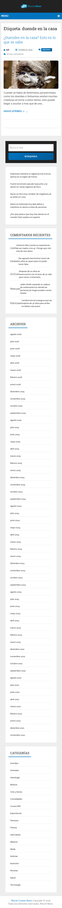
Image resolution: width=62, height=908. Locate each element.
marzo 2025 (15, 456)
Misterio (47, 50)
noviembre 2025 (17, 399)
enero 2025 (15, 470)
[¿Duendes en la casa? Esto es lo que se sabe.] (31, 75)
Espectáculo (16, 813)
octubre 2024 (16, 492)
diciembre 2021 (17, 728)
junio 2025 (15, 434)
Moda (12, 849)
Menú (4, 15)
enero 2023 (15, 642)
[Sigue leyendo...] (14, 111)
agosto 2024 (15, 506)
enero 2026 (15, 384)
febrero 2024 (16, 549)
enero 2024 (15, 556)
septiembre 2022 (18, 671)
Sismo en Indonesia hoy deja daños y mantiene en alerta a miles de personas (28, 205)
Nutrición (14, 863)
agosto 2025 (15, 420)
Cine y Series (16, 792)
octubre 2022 (16, 663)
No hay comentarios (15, 54)
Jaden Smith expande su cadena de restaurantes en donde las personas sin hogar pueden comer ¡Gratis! (36, 288)
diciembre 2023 (17, 563)
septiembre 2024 (18, 499)
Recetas (14, 870)
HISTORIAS (15, 835)
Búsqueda (31, 156)
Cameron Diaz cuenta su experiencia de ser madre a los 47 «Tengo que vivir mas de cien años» (33, 248)
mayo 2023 (15, 613)
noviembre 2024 (17, 485)
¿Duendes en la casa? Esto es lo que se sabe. (30, 39)
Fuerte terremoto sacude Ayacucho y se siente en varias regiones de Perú (28, 185)
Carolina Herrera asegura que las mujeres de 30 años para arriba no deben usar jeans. (37, 303)
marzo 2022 (15, 706)
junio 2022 (15, 692)
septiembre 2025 (18, 413)
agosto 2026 (16, 334)
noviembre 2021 (17, 735)
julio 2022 (14, 685)
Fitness (13, 827)
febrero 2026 (16, 377)
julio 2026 (14, 341)
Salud (12, 878)
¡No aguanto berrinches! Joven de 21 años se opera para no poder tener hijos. (34, 261)
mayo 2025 (15, 442)
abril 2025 (14, 449)
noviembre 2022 (17, 656)
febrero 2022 (16, 714)
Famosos (14, 820)
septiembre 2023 (18, 585)
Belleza (13, 785)
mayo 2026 (15, 356)
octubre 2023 (16, 578)
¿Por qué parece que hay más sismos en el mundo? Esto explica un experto (29, 215)
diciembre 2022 (17, 649)
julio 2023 (14, 599)
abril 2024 (14, 535)
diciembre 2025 (17, 391)
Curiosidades (16, 799)
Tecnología (15, 885)
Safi (7, 50)
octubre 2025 (16, 406)
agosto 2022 (15, 678)
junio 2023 (15, 606)
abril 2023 (14, 620)
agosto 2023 (15, 592)
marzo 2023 (15, 628)
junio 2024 (15, 520)
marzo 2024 (15, 542)
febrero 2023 (16, 635)
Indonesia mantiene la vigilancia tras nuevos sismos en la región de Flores (30, 175)
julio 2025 (14, 427)
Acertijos (14, 763)
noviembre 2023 (17, 570)
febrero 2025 (16, 463)
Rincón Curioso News (21, 900)
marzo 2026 (15, 370)
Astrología (15, 777)
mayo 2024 (15, 527)
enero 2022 (15, 721)
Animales (14, 770)
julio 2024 (14, 513)
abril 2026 (14, 363)
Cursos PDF (15, 806)
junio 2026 (15, 348)
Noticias (14, 856)
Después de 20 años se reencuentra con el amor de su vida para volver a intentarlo (35, 274)
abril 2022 (14, 699)
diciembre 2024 (17, 477)
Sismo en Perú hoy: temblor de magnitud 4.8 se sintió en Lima (30, 195)
